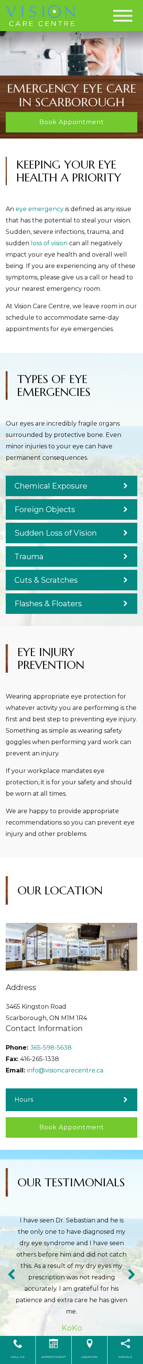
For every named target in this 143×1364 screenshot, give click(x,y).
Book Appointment (71, 122)
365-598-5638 (51, 1047)
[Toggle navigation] (123, 15)
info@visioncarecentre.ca (65, 1070)
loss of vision (49, 243)
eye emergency (40, 209)
